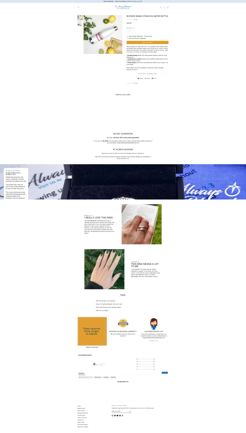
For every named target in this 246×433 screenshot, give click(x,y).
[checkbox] (113, 377)
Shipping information (147, 73)
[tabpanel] (123, 386)
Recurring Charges (83, 424)
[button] (146, 359)
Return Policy (81, 410)
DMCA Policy (81, 422)
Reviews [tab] (82, 373)
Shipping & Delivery (83, 413)
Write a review (164, 372)
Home (79, 406)
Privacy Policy (81, 415)
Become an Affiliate (83, 426)
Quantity (130, 28)
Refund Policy (81, 408)
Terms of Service (82, 417)
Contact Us (154, 340)
